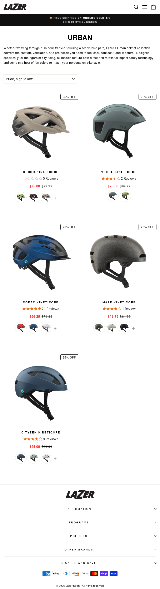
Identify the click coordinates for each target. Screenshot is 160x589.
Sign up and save (79, 562)
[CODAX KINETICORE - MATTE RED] (20, 327)
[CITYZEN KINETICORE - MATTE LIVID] (20, 457)
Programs (79, 522)
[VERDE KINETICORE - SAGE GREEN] (112, 196)
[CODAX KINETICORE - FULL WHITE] (46, 327)
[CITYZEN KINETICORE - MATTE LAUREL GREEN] (33, 457)
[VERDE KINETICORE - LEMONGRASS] (125, 196)
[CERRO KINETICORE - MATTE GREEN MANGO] (20, 197)
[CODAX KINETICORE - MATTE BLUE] (33, 327)
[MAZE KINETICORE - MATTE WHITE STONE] (111, 327)
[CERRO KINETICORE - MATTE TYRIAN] (33, 197)
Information (79, 509)
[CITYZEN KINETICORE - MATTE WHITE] (46, 457)
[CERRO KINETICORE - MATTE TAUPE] (46, 197)
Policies (79, 536)
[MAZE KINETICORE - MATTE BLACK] (124, 327)
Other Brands (79, 549)
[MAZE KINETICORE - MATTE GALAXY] (99, 327)
